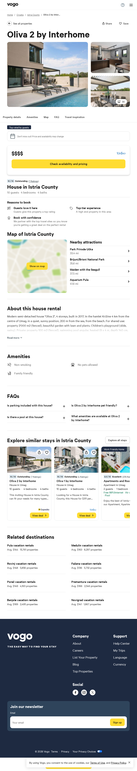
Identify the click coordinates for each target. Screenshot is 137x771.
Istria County (33, 14)
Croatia (20, 14)
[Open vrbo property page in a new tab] (76, 484)
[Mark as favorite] (47, 452)
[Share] (39, 452)
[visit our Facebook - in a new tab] (75, 692)
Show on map (37, 266)
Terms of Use (97, 762)
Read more (13, 337)
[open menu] (131, 5)
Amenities (32, 117)
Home (10, 14)
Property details (12, 117)
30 (123, 101)
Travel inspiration (75, 117)
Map (46, 117)
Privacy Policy (118, 762)
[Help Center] (123, 5)
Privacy (65, 751)
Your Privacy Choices (84, 751)
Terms (54, 751)
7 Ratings (33, 181)
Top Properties (83, 671)
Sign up (117, 722)
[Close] (129, 763)
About (77, 643)
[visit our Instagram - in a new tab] (84, 692)
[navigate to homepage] (12, 5)
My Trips (119, 650)
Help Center (121, 643)
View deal (37, 515)
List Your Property (85, 657)
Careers (78, 650)
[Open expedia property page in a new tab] (29, 484)
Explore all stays (117, 440)
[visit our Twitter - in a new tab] (92, 692)
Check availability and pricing (68, 164)
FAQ (56, 117)
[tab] (12, 117)
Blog (76, 664)
